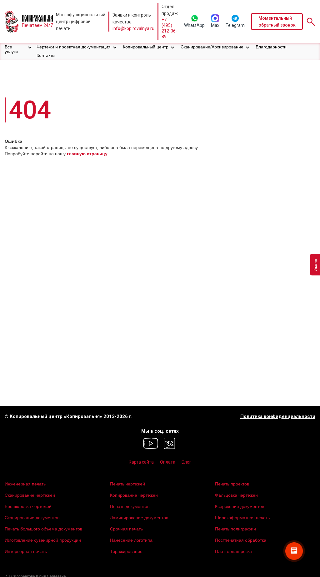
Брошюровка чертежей (28, 506)
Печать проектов (232, 483)
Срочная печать (126, 528)
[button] (18, 49)
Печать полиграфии (235, 528)
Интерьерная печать (26, 551)
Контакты (46, 55)
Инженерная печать (25, 483)
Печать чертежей (127, 483)
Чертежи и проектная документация (74, 46)
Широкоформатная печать (242, 517)
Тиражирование (126, 551)
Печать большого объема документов (43, 528)
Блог (186, 462)
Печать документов (129, 506)
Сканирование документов (32, 517)
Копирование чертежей (134, 495)
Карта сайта (141, 462)
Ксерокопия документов (239, 506)
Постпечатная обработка (240, 540)
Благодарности (271, 46)
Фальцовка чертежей (236, 495)
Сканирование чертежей (30, 495)
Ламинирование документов (139, 517)
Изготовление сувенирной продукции (43, 540)
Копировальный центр (145, 46)
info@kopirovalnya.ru (133, 28)
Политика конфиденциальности (277, 416)
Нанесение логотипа (131, 540)
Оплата (167, 462)
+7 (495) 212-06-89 (169, 28)
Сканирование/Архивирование (212, 46)
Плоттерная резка (233, 551)
